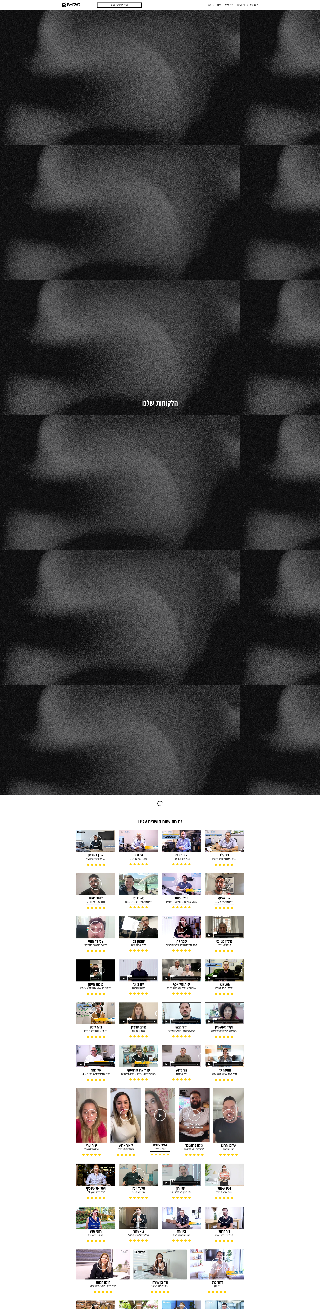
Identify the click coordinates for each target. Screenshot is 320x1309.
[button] (224, 841)
